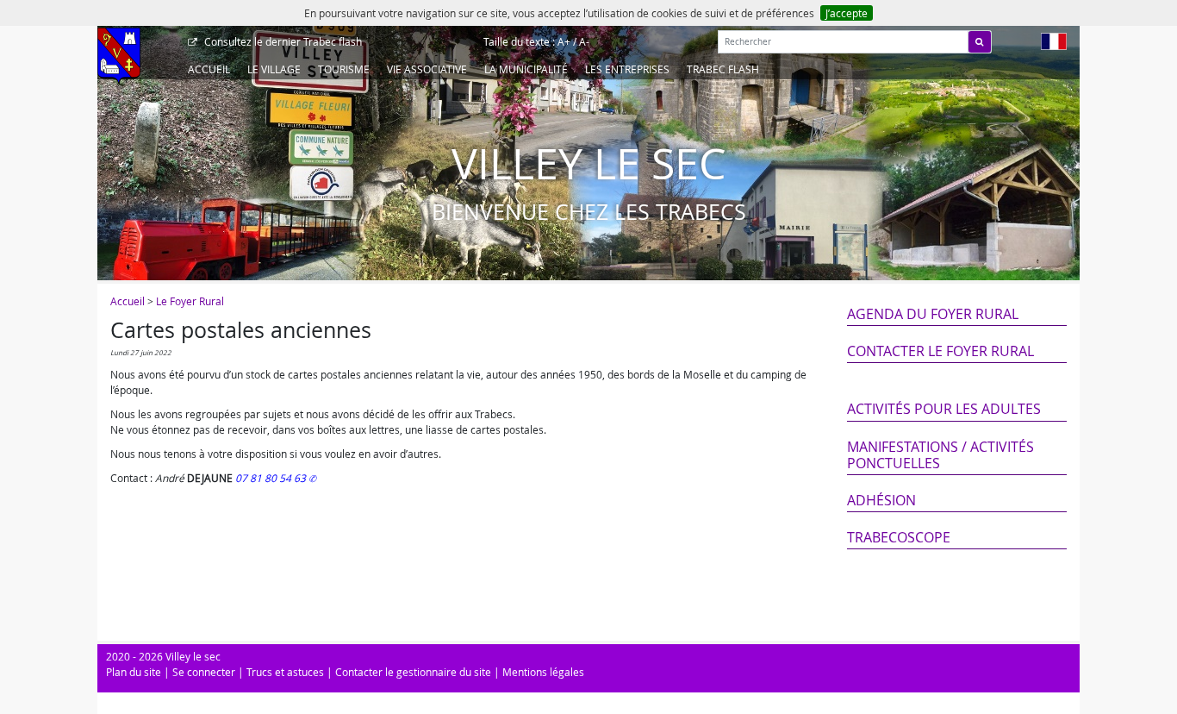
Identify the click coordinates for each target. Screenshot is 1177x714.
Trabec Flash (723, 69)
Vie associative (427, 69)
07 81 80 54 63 (271, 478)
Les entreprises (627, 69)
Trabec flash (283, 41)
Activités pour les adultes (944, 408)
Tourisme (344, 69)
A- (584, 41)
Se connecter (203, 672)
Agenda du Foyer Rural (932, 313)
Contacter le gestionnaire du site (413, 672)
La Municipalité (526, 69)
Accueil (209, 69)
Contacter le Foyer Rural (940, 350)
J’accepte (846, 13)
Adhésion (881, 500)
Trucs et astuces (285, 672)
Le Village (274, 69)
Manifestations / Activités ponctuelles (940, 455)
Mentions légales (543, 672)
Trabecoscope (898, 537)
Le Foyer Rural (190, 301)
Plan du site (133, 672)
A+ (563, 41)
